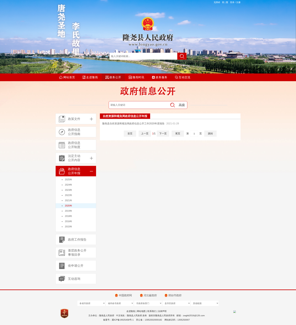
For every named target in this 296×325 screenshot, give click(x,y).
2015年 (68, 226)
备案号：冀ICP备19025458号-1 (118, 320)
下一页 (163, 133)
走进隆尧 (130, 311)
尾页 (177, 133)
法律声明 (162, 311)
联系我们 (151, 311)
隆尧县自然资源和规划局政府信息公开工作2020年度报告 (133, 123)
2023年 (68, 190)
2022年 (68, 195)
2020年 (68, 205)
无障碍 (217, 2)
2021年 (68, 200)
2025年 (68, 179)
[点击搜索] (182, 56)
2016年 (68, 221)
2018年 (68, 216)
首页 (129, 133)
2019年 (68, 211)
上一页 (144, 133)
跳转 (210, 133)
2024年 (68, 184)
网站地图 (141, 311)
